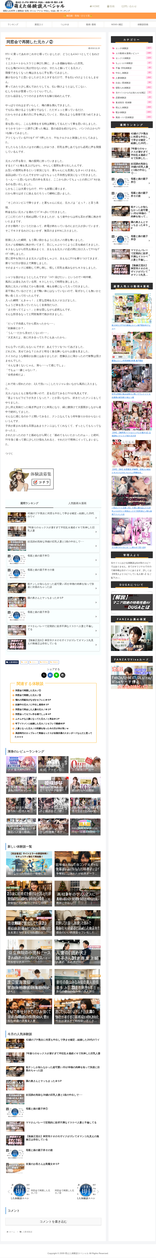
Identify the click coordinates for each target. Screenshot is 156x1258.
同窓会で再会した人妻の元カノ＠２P (33, 709)
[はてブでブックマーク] (50, 675)
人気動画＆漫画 (77, 503)
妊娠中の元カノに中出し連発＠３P (32, 704)
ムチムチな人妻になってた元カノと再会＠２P (37, 719)
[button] (62, 675)
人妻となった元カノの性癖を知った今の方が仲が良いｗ (42, 728)
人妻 (25, 662)
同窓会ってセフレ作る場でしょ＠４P (33, 714)
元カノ (34, 662)
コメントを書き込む (53, 1221)
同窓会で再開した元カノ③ (28, 695)
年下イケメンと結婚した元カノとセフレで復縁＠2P (40, 723)
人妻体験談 (13, 662)
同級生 (55, 662)
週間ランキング (29, 503)
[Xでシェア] (44, 675)
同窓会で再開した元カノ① (28, 690)
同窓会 (45, 662)
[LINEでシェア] (56, 675)
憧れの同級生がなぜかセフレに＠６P (33, 700)
